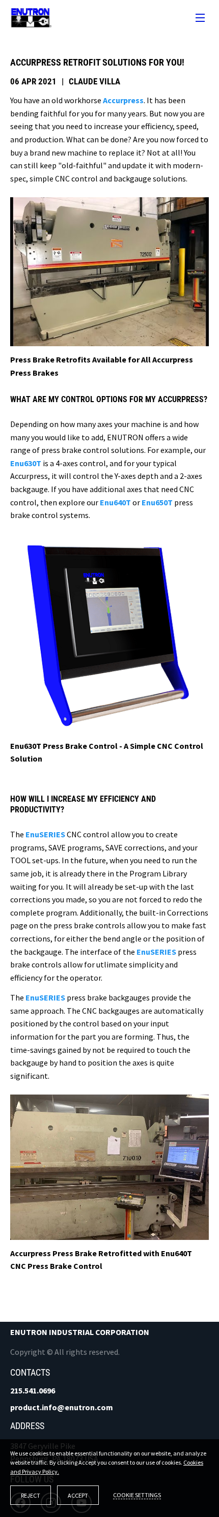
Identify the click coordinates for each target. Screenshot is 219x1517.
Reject (30, 1495)
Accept (78, 1495)
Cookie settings (137, 1495)
